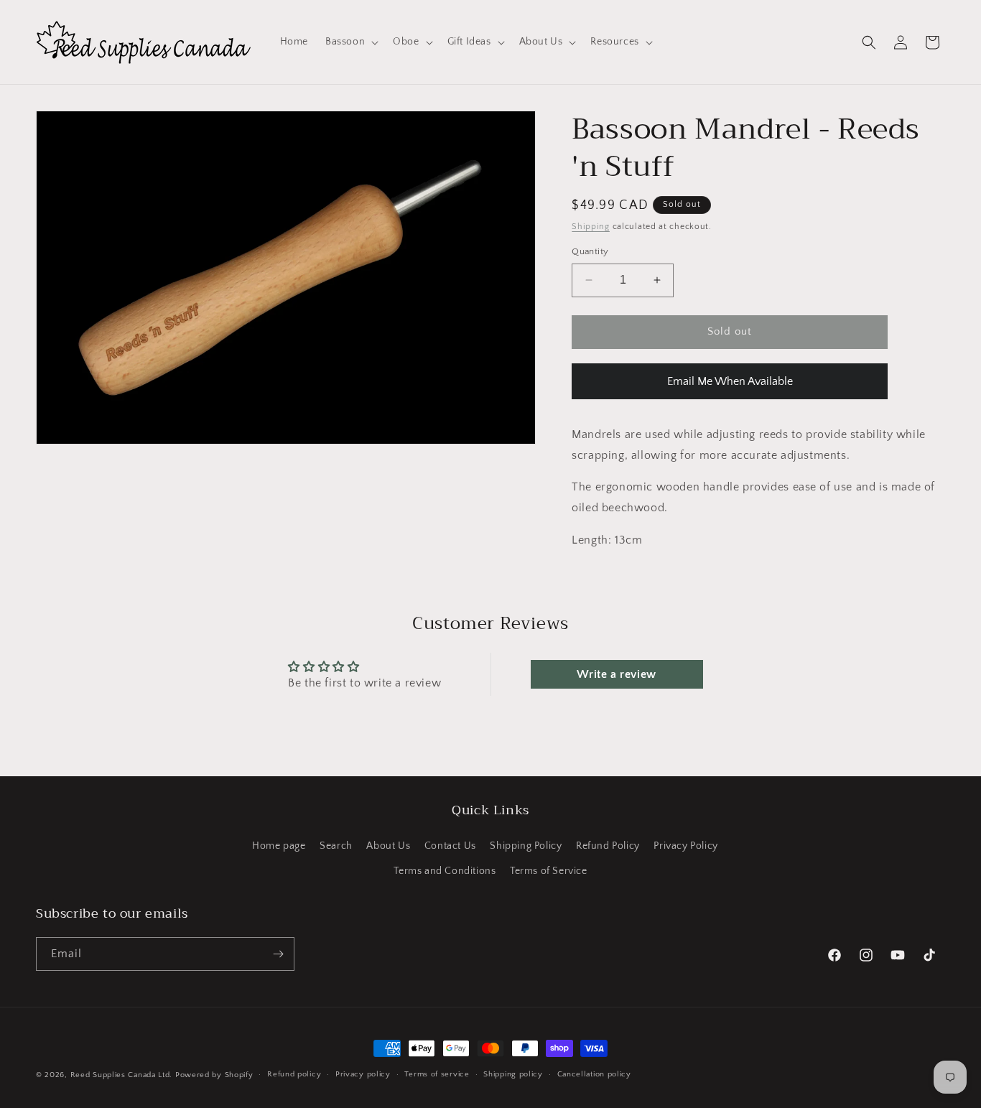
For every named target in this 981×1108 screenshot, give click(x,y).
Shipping (591, 226)
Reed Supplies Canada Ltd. (121, 1075)
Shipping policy (513, 1074)
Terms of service (436, 1074)
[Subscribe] (278, 954)
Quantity (590, 251)
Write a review (616, 674)
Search (336, 846)
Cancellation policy (594, 1074)
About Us (388, 846)
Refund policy (294, 1074)
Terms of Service (548, 871)
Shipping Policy (526, 846)
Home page (278, 846)
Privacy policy (363, 1074)
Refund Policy (608, 846)
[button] (350, 42)
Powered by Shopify (214, 1075)
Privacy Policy (685, 846)
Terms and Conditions (445, 871)
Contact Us (450, 846)
